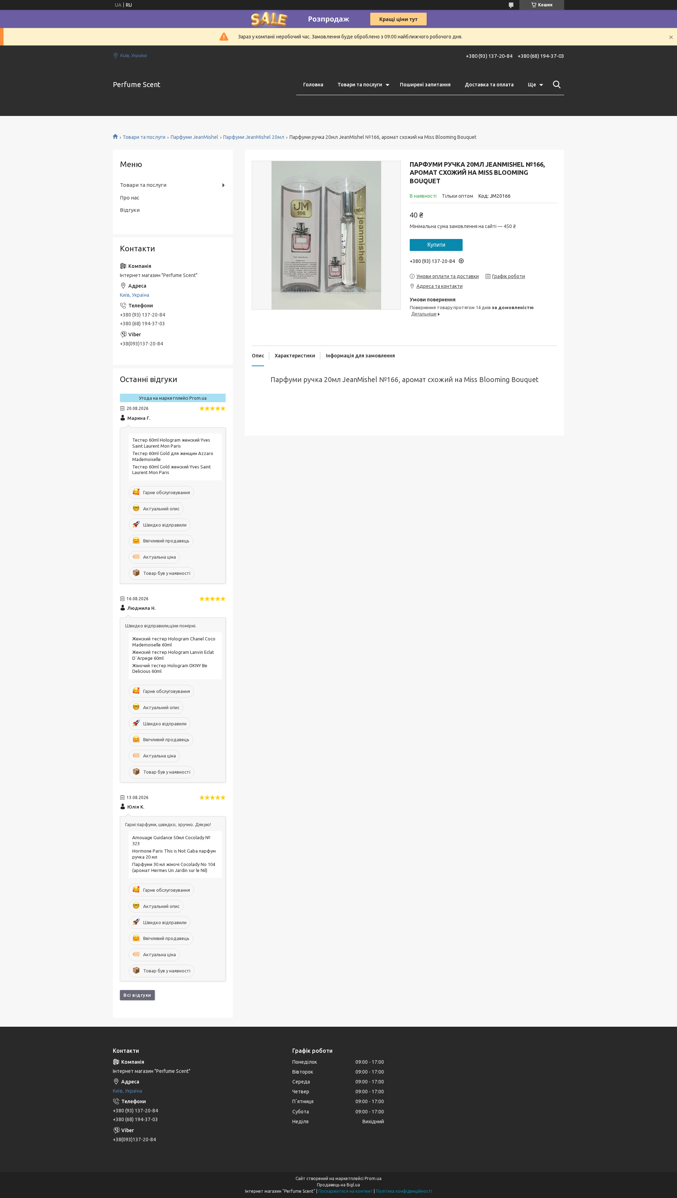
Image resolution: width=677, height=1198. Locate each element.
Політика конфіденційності (404, 1191)
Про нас (129, 198)
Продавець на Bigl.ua (338, 1184)
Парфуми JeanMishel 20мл (253, 137)
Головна (313, 84)
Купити (436, 245)
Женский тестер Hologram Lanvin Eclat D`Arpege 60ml (173, 655)
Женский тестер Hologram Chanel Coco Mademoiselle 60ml (173, 641)
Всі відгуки (137, 995)
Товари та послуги (359, 84)
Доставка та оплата (489, 84)
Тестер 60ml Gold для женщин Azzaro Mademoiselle (172, 456)
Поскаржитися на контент (345, 1191)
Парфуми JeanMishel (194, 137)
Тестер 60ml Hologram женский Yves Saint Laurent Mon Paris (171, 442)
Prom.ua (373, 1178)
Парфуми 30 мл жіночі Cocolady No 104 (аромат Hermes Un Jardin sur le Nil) (173, 867)
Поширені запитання (425, 84)
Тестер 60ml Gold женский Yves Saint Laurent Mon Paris (171, 469)
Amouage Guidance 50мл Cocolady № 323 (171, 840)
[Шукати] (555, 84)
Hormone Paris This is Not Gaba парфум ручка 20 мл (174, 853)
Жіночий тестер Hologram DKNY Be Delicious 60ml (169, 668)
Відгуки (130, 210)
